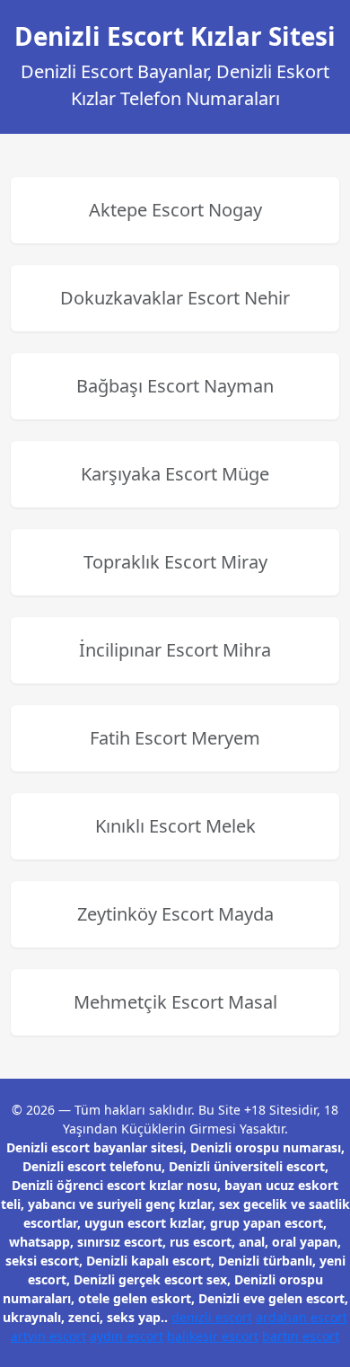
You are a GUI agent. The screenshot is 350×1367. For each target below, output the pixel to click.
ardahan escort (301, 1317)
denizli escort (211, 1317)
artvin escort (48, 1336)
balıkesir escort (212, 1336)
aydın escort (126, 1336)
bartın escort (300, 1336)
